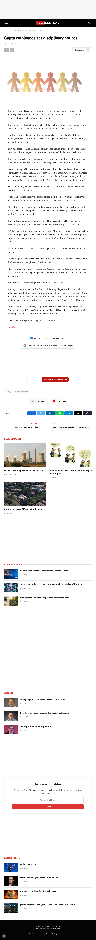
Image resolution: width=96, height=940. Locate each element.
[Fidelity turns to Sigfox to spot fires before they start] (11, 601)
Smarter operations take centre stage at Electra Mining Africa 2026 (51, 584)
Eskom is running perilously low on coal (23, 470)
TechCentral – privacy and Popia (57, 934)
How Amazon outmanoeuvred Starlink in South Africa (44, 713)
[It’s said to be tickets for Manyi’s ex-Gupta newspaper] (71, 455)
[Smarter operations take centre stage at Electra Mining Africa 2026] (11, 587)
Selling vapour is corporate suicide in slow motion (43, 699)
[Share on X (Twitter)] (6, 50)
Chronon (56, 928)
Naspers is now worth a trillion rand (29, 427)
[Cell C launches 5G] (11, 867)
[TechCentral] (48, 23)
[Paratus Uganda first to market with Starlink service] (11, 574)
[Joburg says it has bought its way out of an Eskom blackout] (11, 908)
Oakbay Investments (21, 392)
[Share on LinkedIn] (12, 50)
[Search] (89, 23)
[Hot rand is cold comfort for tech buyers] (11, 894)
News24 (11, 327)
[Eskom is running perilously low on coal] (25, 455)
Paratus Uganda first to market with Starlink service (44, 570)
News (12, 30)
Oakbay (8, 392)
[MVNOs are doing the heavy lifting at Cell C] (11, 881)
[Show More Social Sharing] (17, 50)
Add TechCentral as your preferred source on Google (50, 345)
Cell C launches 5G (28, 864)
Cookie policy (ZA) (36, 934)
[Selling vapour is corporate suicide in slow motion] (11, 702)
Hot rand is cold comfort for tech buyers (38, 891)
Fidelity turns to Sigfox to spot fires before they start (45, 597)
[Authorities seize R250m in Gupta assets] (25, 494)
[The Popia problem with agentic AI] (11, 729)
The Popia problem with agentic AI (36, 726)
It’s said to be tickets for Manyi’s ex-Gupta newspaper (71, 472)
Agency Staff (11, 44)
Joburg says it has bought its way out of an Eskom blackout (47, 904)
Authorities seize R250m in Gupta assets (24, 509)
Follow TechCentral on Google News (50, 338)
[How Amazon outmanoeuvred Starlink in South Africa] (11, 716)
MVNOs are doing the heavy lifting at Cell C (40, 877)
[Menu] (7, 23)
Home (6, 30)
